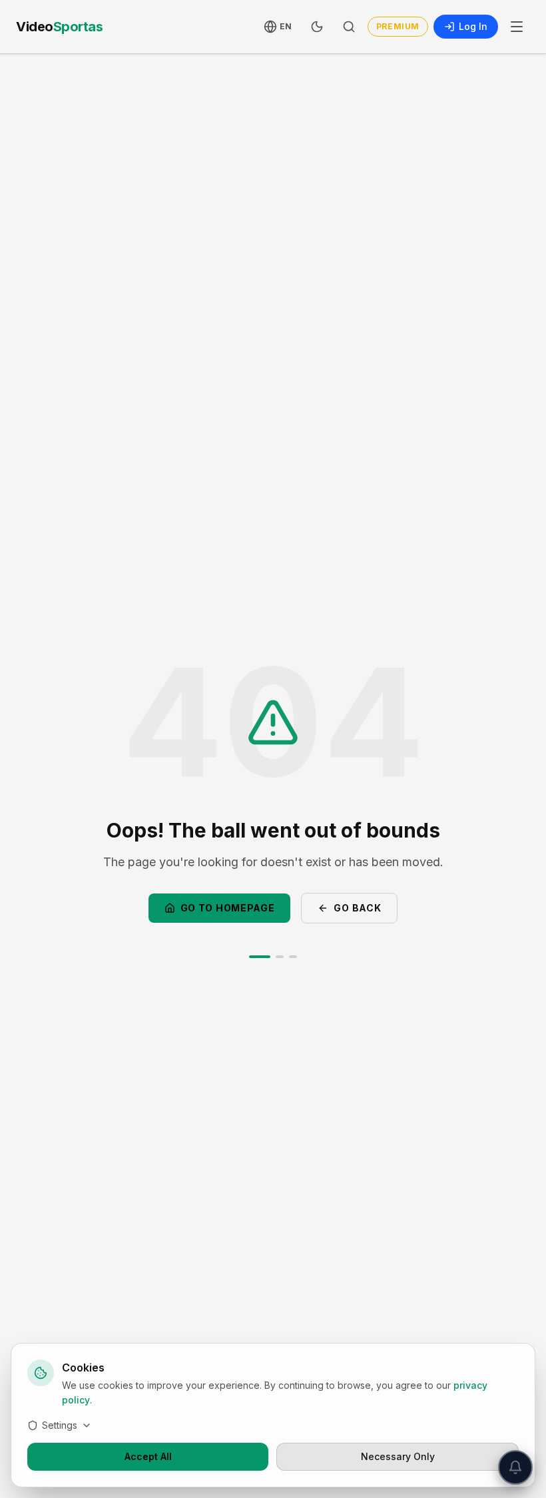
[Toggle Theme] (317, 26)
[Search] (349, 26)
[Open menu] (516, 26)
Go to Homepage (227, 907)
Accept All (148, 1456)
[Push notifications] (515, 1467)
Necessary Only (398, 1456)
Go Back (357, 907)
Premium (397, 26)
